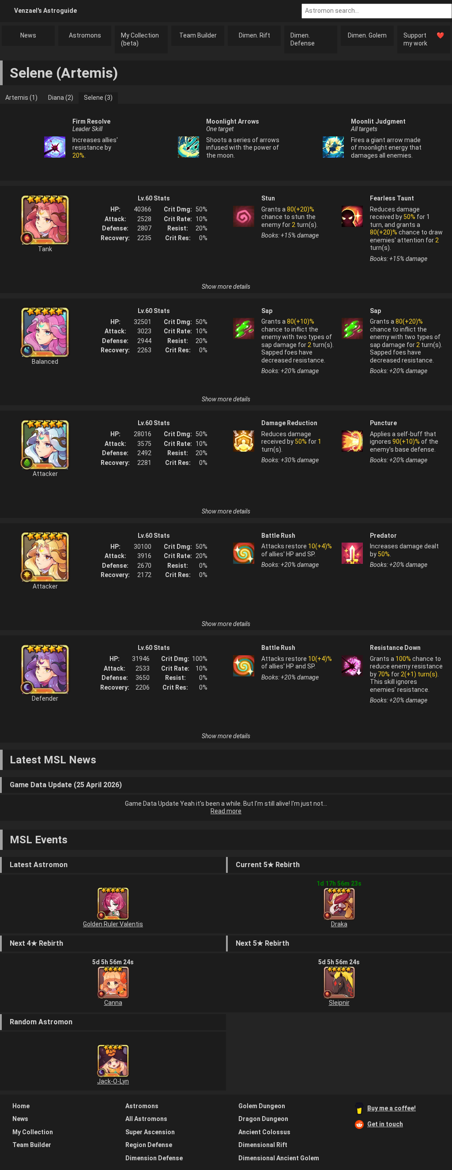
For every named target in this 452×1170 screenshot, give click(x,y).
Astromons (85, 35)
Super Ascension (150, 1132)
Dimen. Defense (302, 39)
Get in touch (385, 1124)
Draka (339, 924)
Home (21, 1106)
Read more (226, 811)
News (28, 35)
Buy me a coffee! (391, 1108)
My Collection (32, 1132)
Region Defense (148, 1144)
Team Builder (198, 35)
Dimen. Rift (254, 35)
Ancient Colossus (264, 1132)
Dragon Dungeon (263, 1118)
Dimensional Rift (262, 1144)
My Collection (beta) (140, 39)
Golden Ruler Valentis (113, 924)
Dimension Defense (154, 1158)
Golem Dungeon (261, 1106)
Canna (113, 1002)
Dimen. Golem (367, 35)
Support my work (423, 39)
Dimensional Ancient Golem (278, 1158)
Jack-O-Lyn (113, 1081)
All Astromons (146, 1118)
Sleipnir (339, 1002)
